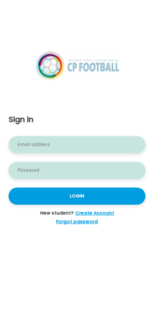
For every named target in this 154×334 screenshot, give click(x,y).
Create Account (94, 213)
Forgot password (77, 221)
